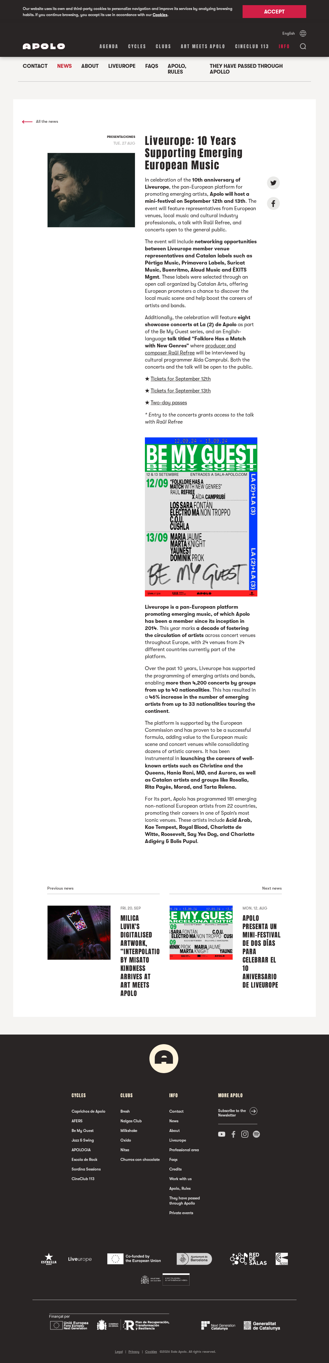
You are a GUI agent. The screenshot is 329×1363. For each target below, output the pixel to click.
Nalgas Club (131, 1121)
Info (284, 46)
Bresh (125, 1111)
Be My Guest (82, 1130)
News (64, 66)
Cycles (137, 46)
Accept (274, 12)
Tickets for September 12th (181, 379)
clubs (163, 46)
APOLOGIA (81, 1150)
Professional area (184, 1150)
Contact (35, 66)
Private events (181, 1213)
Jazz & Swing (83, 1140)
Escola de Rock (84, 1159)
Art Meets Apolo (203, 46)
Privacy (134, 1351)
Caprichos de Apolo (88, 1111)
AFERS (77, 1121)
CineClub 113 (252, 46)
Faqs (151, 66)
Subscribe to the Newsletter (232, 1112)
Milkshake (128, 1130)
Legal (119, 1351)
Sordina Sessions (86, 1169)
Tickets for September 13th (181, 391)
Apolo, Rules (177, 69)
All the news (46, 121)
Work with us (180, 1179)
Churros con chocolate (140, 1159)
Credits (175, 1169)
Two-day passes (169, 403)
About (90, 66)
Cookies (160, 15)
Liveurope (122, 66)
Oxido (125, 1140)
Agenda (109, 46)
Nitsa (124, 1150)
